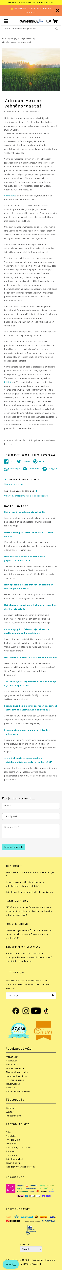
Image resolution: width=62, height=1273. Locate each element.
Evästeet (10, 1111)
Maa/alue (25, 1244)
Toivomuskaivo (13, 1083)
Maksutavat (11, 1060)
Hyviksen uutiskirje (15, 1080)
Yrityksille (10, 1087)
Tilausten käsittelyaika (17, 1072)
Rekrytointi (11, 1143)
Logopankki (11, 1155)
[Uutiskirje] (53, 995)
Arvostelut (11, 1136)
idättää (7, 382)
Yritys (8, 1132)
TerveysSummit (13, 1163)
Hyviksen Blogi (13, 1139)
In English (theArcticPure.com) (20, 1166)
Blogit (13, 38)
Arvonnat (10, 1151)
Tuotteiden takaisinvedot (18, 1091)
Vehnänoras (10, 195)
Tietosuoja (11, 1108)
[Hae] (56, 29)
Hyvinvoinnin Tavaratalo (44, 1260)
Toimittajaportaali (14, 1159)
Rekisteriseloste (13, 1115)
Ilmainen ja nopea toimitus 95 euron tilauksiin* (30, 2)
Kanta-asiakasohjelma (16, 1076)
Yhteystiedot (12, 1056)
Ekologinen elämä (26, 38)
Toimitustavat (12, 1064)
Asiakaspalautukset (15, 1068)
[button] (55, 21)
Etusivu (5, 38)
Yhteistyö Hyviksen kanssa (18, 1147)
